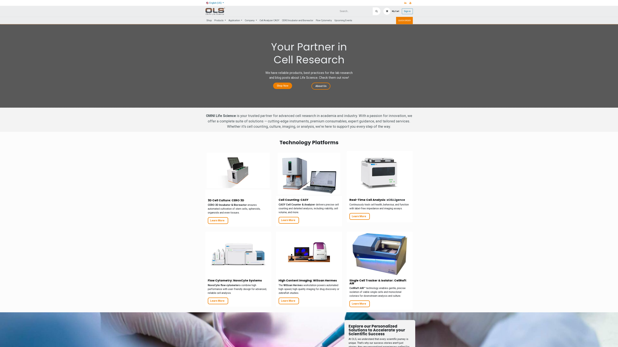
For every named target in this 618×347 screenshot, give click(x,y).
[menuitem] (209, 20)
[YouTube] (410, 3)
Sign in (407, 11)
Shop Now (282, 85)
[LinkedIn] (405, 3)
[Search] (376, 11)
